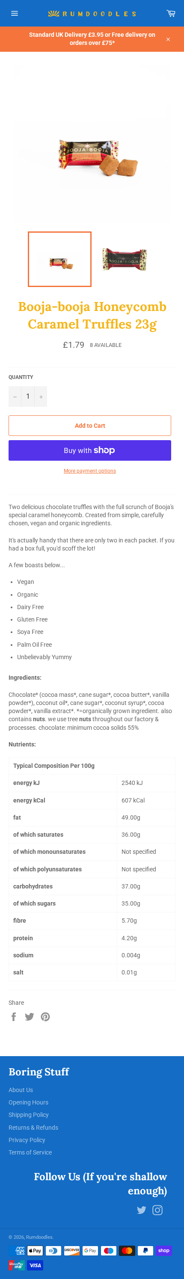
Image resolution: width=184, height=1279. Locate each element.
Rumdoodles (39, 1237)
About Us (21, 1090)
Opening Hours (28, 1102)
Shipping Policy (29, 1114)
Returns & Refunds (33, 1127)
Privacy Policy (27, 1140)
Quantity (21, 377)
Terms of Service (30, 1152)
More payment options (90, 471)
